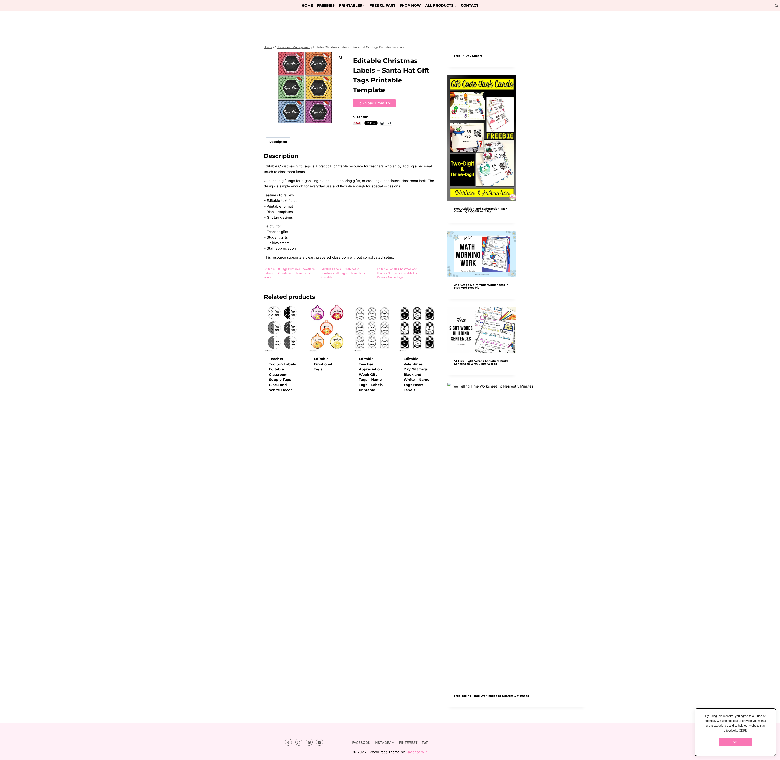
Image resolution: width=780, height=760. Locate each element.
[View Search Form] (776, 5)
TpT (425, 743)
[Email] (319, 742)
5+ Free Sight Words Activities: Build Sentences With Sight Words (481, 362)
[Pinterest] (309, 742)
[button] (340, 57)
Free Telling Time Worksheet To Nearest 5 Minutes (491, 696)
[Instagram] (298, 742)
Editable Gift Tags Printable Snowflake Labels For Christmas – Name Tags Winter (289, 273)
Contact (469, 5)
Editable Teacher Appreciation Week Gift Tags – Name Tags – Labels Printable (371, 374)
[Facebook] (288, 742)
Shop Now (410, 5)
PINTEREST (408, 743)
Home (307, 5)
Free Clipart (382, 5)
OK (735, 741)
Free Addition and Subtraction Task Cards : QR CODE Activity (480, 210)
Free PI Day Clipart (468, 56)
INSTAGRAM (384, 743)
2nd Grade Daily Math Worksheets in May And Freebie (481, 286)
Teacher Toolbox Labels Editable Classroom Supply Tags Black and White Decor (282, 374)
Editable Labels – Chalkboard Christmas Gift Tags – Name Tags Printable (343, 273)
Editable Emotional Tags (323, 364)
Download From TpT (374, 103)
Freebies (326, 5)
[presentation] (481, 138)
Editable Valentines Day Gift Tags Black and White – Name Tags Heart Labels (416, 374)
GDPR (743, 730)
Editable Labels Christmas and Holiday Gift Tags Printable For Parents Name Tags (397, 273)
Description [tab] (278, 142)
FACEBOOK (361, 743)
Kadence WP (416, 752)
